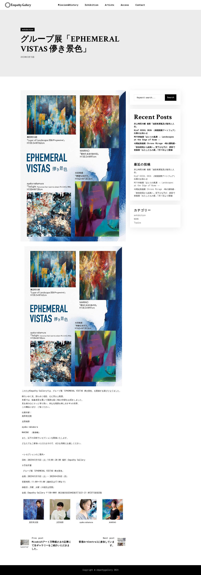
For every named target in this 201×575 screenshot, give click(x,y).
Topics (137, 222)
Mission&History (68, 4)
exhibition (27, 29)
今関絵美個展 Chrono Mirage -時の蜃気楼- (155, 143)
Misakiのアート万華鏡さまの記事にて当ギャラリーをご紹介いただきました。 (51, 543)
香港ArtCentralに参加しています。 (96, 542)
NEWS (136, 219)
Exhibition (91, 4)
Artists (109, 4)
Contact (140, 4)
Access (125, 4)
